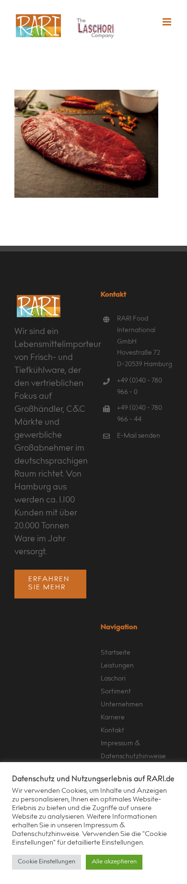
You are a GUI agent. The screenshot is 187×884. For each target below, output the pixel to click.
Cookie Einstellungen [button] (46, 862)
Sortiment (116, 692)
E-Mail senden (138, 436)
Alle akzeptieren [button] (114, 862)
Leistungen (117, 666)
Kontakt (112, 731)
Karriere (113, 718)
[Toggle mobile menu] (168, 22)
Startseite (115, 653)
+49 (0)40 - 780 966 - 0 (139, 387)
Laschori (113, 679)
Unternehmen (122, 705)
